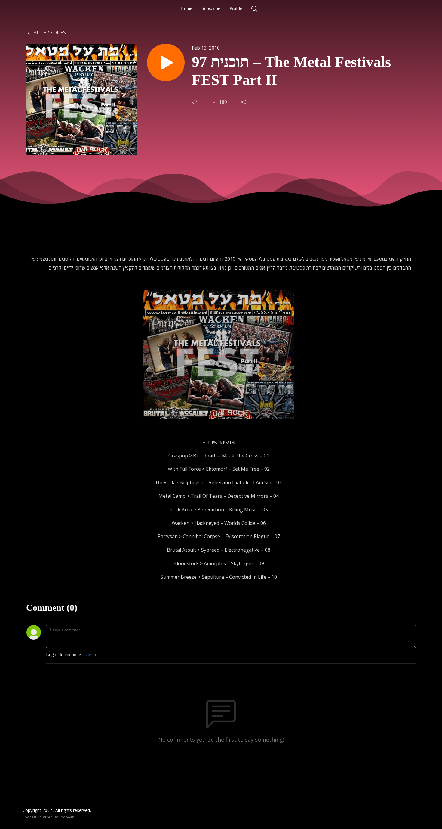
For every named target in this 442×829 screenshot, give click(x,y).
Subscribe (210, 8)
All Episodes (49, 32)
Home (186, 8)
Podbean (66, 817)
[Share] (243, 102)
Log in (89, 654)
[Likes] (194, 102)
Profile (235, 8)
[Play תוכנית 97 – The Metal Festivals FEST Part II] (166, 62)
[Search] (254, 8)
